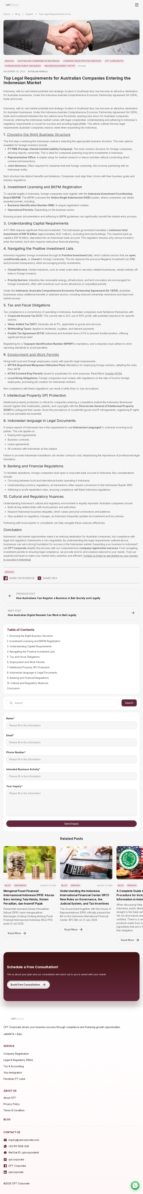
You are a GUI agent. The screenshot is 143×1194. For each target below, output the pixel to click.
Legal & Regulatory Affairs (18, 1059)
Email (10, 735)
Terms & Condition (14, 1110)
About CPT (9, 1097)
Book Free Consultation (25, 984)
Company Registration (16, 1053)
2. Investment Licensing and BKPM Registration (33, 641)
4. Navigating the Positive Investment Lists (31, 651)
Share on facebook (22, 578)
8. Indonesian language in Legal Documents (32, 672)
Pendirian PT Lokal (14, 1078)
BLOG (6, 1119)
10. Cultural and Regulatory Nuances (27, 683)
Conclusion (13, 688)
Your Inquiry (14, 786)
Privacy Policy (11, 1104)
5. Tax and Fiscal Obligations (23, 656)
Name (10, 718)
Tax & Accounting (13, 1066)
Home (6, 14)
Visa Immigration (12, 1072)
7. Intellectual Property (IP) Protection (28, 667)
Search (129, 702)
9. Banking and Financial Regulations (28, 677)
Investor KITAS (113, 373)
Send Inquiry (71, 823)
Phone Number (16, 752)
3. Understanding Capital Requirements (29, 646)
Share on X (50, 578)
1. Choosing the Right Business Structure (30, 635)
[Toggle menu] (137, 5)
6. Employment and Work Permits (26, 662)
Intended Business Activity (23, 769)
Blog (17, 14)
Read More (14, 933)
